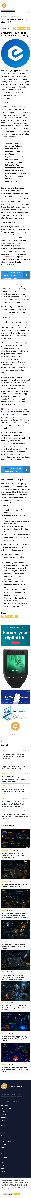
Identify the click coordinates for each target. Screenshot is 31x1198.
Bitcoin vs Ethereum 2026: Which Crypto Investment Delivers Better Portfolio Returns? (13, 792)
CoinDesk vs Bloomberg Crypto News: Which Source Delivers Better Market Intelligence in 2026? (15, 915)
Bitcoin (4, 409)
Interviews (3, 1168)
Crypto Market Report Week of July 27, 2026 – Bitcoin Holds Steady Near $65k (13, 856)
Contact (3, 1138)
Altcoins (14, 16)
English (5, 11)
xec (26, 620)
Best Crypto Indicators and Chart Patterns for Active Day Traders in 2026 (15, 1070)
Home (3, 16)
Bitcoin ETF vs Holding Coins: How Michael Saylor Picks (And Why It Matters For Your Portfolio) (14, 804)
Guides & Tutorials (6, 1101)
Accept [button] (17, 1194)
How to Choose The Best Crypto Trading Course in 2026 (14, 885)
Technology (4, 1114)
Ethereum (9, 257)
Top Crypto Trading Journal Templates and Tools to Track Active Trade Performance (13, 977)
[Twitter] (18, 28)
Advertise (3, 1150)
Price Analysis (4, 1111)
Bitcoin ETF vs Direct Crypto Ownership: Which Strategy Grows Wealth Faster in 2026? (13, 779)
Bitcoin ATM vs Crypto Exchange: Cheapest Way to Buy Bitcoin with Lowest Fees (13, 756)
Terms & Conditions (6, 1141)
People (3, 1120)
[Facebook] (14, 28)
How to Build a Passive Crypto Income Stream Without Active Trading (13, 946)
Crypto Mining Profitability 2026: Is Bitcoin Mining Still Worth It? (13, 768)
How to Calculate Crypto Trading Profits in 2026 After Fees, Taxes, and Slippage (14, 1039)
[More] (28, 28)
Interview (3, 1117)
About (2, 1136)
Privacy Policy (5, 1144)
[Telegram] (24, 28)
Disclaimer (3, 1147)
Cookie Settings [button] (8, 1194)
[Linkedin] (21, 28)
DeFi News (14, 1094)
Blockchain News (5, 1097)
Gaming (3, 1123)
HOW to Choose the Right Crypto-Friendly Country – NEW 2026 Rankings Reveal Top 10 (15, 816)
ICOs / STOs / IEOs (6, 1109)
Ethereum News (5, 1094)
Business (3, 1128)
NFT (20, 1094)
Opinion (3, 1126)
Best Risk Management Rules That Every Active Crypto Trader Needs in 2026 (15, 1008)
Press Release (16, 1101)
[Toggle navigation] (28, 11)
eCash (21, 620)
